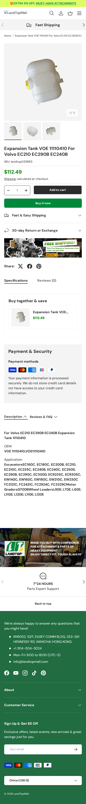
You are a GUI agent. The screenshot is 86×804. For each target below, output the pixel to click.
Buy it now (43, 203)
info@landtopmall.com (30, 661)
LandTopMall (21, 793)
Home (7, 35)
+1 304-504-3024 (27, 648)
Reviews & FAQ (41, 417)
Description (13, 417)
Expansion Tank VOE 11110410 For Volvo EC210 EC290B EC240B (53, 312)
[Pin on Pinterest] (38, 266)
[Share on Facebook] (29, 266)
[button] (70, 13)
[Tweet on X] (20, 266)
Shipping (10, 179)
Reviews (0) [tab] (46, 280)
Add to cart (57, 190)
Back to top (43, 603)
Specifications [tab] (16, 280)
